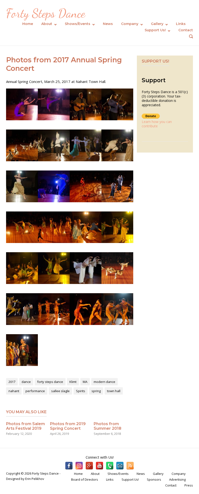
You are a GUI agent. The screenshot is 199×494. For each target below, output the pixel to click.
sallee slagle (60, 391)
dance (26, 382)
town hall (113, 391)
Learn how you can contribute (157, 123)
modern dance (104, 382)
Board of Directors (84, 479)
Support (154, 80)
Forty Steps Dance (45, 13)
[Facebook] (69, 466)
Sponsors (154, 479)
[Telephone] (110, 466)
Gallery (157, 24)
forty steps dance (50, 382)
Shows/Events (77, 24)
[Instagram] (79, 466)
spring (96, 391)
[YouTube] (99, 466)
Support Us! (155, 30)
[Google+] (89, 466)
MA (85, 382)
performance (35, 391)
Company (129, 24)
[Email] (120, 466)
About (46, 24)
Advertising (177, 479)
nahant (13, 391)
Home (27, 24)
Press (188, 485)
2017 (11, 382)
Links (181, 24)
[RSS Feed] (130, 466)
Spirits (80, 391)
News (108, 24)
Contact (185, 30)
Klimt (72, 382)
